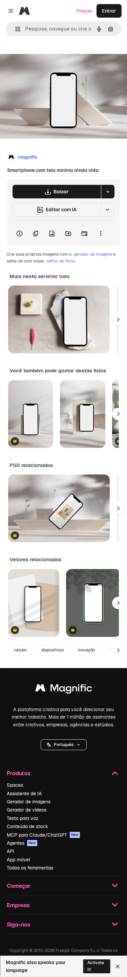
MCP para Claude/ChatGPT (43, 835)
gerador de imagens (93, 254)
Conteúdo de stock (27, 826)
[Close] (117, 966)
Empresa (18, 904)
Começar (18, 885)
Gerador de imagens (28, 802)
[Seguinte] (118, 319)
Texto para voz (23, 818)
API (10, 851)
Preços (84, 11)
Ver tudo (59, 276)
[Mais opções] (100, 233)
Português (63, 744)
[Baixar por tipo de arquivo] (107, 191)
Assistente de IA (24, 793)
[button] (64, 744)
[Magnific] (63, 689)
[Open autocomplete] (15, 29)
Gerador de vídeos (26, 810)
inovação (86, 650)
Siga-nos (18, 924)
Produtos (18, 773)
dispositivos (52, 650)
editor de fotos (61, 261)
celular (20, 650)
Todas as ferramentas (30, 868)
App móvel (18, 860)
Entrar (109, 11)
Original (43, 58)
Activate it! (95, 966)
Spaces (15, 785)
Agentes (21, 843)
